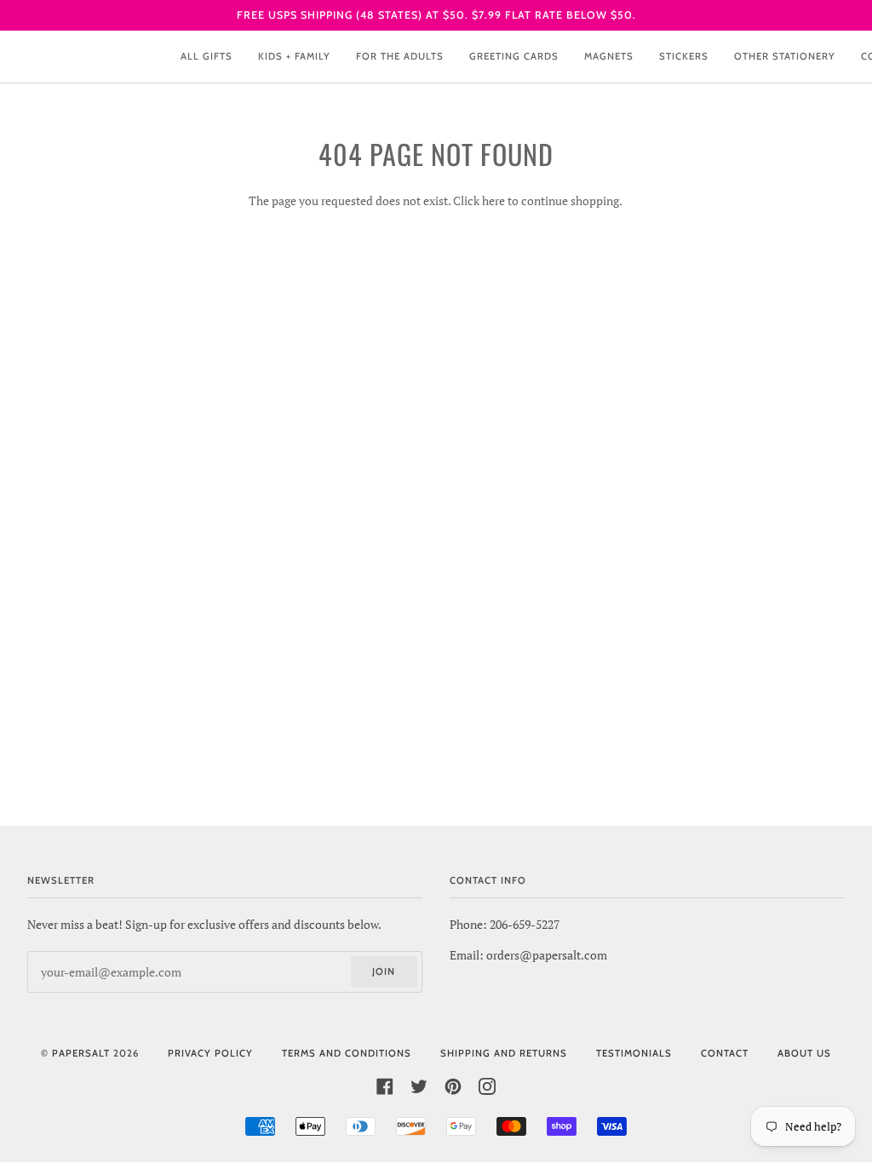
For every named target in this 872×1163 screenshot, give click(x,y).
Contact (725, 1053)
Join (383, 971)
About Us (804, 1053)
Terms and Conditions (346, 1053)
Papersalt (81, 1053)
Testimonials (634, 1053)
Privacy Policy (210, 1053)
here (493, 200)
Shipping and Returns (503, 1053)
